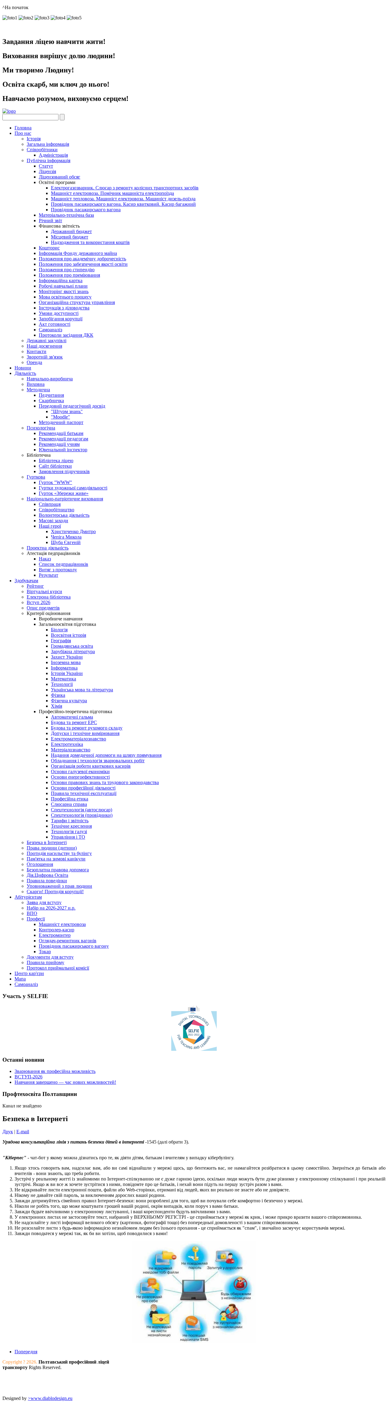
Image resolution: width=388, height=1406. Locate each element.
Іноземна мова (66, 662)
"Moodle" (60, 416)
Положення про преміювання (69, 275)
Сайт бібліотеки (55, 466)
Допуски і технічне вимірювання (85, 733)
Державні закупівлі (46, 340)
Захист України (67, 657)
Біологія (59, 629)
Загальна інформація (48, 144)
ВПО (32, 913)
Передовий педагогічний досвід (72, 406)
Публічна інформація (48, 160)
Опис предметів (43, 607)
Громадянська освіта (72, 646)
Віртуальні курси (44, 591)
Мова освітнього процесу (65, 296)
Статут (46, 166)
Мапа (20, 978)
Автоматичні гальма (72, 717)
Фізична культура (69, 700)
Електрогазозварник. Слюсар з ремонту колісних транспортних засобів (125, 187)
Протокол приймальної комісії (58, 967)
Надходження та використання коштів (90, 242)
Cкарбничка (51, 400)
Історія (34, 138)
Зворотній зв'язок (45, 356)
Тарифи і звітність (70, 820)
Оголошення (40, 864)
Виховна (36, 384)
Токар (45, 951)
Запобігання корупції (60, 318)
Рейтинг (35, 586)
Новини (23, 367)
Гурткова (36, 476)
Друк (7, 1131)
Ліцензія (47, 171)
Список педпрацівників (63, 564)
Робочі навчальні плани (63, 286)
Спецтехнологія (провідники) (81, 815)
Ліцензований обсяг (59, 176)
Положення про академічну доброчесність (82, 258)
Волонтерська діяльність (64, 515)
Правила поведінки (47, 880)
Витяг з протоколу (58, 569)
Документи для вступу (50, 957)
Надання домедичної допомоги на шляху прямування (106, 755)
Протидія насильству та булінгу (59, 853)
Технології (62, 684)
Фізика (58, 695)
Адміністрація (53, 155)
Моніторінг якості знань (64, 291)
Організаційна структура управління (77, 302)
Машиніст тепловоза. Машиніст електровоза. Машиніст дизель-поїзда (123, 198)
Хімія (56, 706)
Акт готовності (54, 324)
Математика (63, 678)
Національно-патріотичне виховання (65, 498)
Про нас (23, 133)
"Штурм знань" (67, 411)
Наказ (45, 558)
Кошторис (49, 247)
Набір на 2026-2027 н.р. (51, 907)
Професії (36, 918)
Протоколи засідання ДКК (66, 335)
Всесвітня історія (68, 635)
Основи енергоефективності (80, 777)
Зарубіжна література (73, 651)
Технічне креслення (71, 826)
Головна (23, 127)
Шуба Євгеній (66, 542)
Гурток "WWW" (55, 482)
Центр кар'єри (29, 973)
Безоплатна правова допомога (58, 869)
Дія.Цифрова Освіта (47, 875)
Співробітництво (56, 509)
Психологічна (41, 427)
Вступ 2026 (38, 602)
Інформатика (64, 667)
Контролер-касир (56, 929)
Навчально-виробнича (50, 378)
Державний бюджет (71, 231)
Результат (48, 575)
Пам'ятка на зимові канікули (56, 858)
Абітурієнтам (28, 897)
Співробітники (42, 149)
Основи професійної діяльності (83, 787)
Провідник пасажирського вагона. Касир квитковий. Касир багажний (123, 204)
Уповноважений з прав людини (59, 886)
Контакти (36, 351)
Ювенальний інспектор (63, 449)
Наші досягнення (44, 346)
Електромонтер (55, 935)
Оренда (34, 362)
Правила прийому (45, 962)
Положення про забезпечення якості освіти (83, 264)
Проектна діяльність (48, 547)
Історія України (67, 673)
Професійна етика (69, 798)
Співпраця (50, 504)
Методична (38, 389)
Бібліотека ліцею (56, 460)
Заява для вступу (44, 902)
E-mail (22, 1131)
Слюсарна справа (69, 804)
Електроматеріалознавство (78, 738)
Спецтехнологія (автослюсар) (81, 809)
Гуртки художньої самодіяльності (73, 487)
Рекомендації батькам (61, 433)
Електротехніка (67, 744)
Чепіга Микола (66, 536)
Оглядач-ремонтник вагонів (67, 940)
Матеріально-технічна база (66, 215)
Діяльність (25, 373)
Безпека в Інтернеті (47, 842)
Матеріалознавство (70, 749)
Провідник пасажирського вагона (86, 209)
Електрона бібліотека (49, 596)
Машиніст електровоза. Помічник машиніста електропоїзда (112, 193)
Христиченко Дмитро (73, 531)
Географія (61, 640)
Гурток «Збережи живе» (64, 493)
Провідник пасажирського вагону (74, 946)
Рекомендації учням (59, 444)
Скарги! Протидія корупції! (55, 891)
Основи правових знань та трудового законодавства (105, 782)
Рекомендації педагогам (63, 438)
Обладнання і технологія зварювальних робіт (98, 760)
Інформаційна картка (60, 280)
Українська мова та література (82, 689)
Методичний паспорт (61, 422)
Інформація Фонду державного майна (78, 253)
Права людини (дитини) (52, 847)
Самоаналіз (50, 329)
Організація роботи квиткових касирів (91, 766)
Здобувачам (26, 580)
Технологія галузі (69, 831)
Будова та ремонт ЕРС (74, 722)
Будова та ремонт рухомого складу (86, 727)
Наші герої (50, 526)
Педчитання (51, 395)
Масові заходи (53, 520)
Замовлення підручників (64, 471)
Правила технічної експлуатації (83, 793)
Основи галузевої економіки (80, 771)
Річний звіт (50, 220)
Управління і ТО (68, 837)
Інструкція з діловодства (64, 307)
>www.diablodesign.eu (50, 1398)
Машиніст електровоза (62, 924)
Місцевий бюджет (69, 236)
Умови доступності (59, 313)
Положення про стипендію (67, 269)
